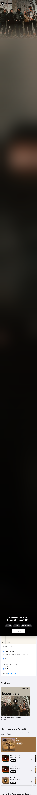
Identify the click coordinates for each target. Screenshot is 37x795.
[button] (34, 3)
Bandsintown (12, 673)
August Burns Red (15, 757)
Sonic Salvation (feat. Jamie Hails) (21, 778)
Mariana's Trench (15, 767)
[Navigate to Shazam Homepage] (6, 3)
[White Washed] (5, 758)
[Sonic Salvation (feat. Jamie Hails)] (5, 780)
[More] (31, 760)
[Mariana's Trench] (5, 769)
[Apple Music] (23, 743)
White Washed (15, 756)
